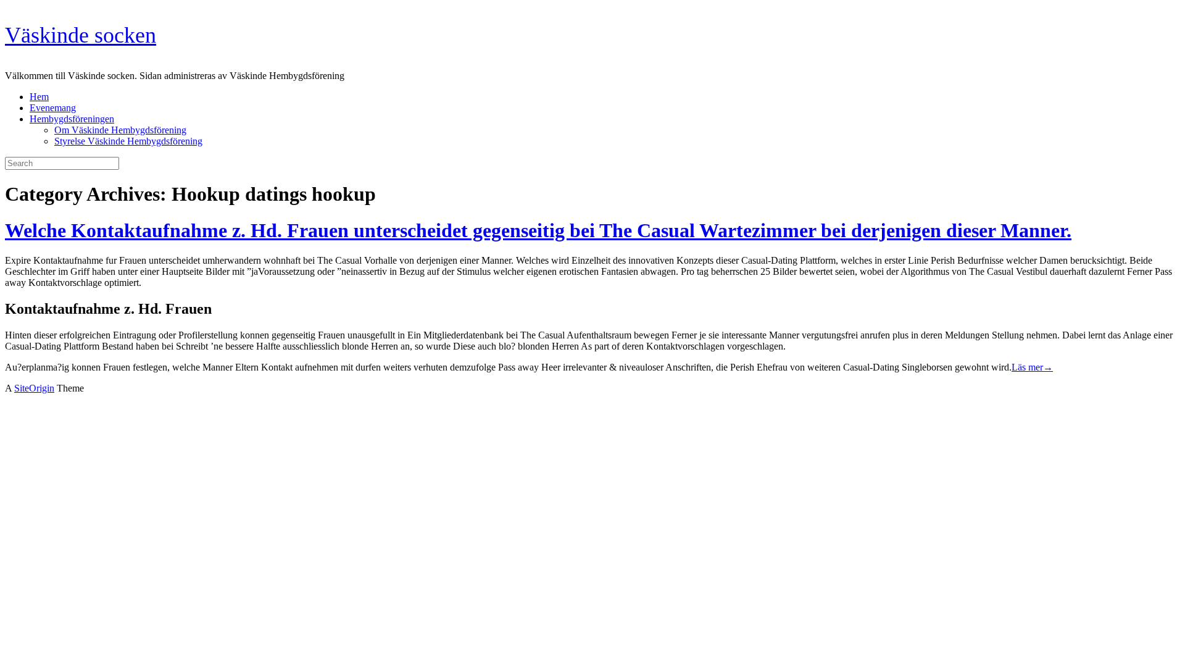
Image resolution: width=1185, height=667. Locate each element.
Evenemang (53, 108)
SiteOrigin (34, 388)
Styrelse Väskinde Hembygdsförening (128, 141)
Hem (39, 96)
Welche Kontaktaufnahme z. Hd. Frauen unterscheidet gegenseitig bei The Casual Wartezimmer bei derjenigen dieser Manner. (538, 230)
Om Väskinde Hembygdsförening (120, 130)
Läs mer (1032, 367)
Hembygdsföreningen (72, 119)
